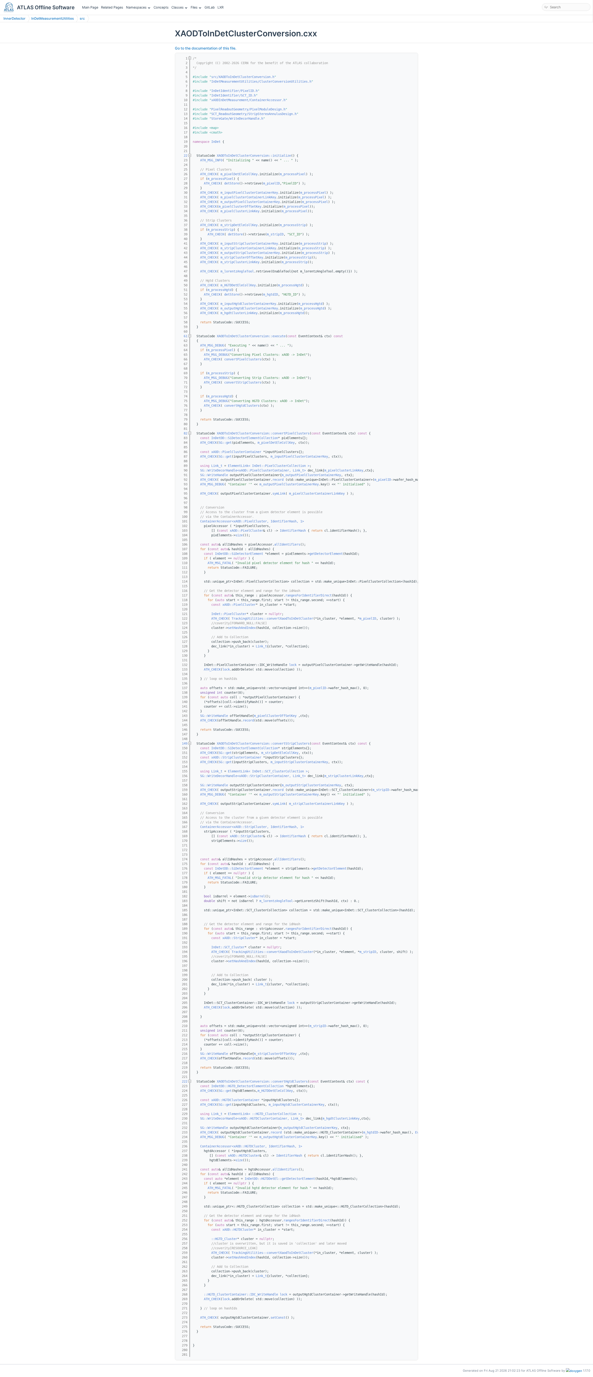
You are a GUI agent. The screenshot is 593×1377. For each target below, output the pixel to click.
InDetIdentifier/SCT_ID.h (233, 95)
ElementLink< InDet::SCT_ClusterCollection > (268, 771)
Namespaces (136, 7)
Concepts (161, 7)
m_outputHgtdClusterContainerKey (249, 308)
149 (182, 743)
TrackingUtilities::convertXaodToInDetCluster (272, 618)
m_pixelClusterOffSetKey (240, 206)
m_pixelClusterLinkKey (240, 211)
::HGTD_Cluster (224, 1239)
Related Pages (112, 7)
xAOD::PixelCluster (246, 530)
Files (194, 7)
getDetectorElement (326, 554)
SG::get (225, 442)
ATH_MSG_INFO (211, 160)
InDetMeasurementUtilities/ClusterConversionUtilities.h (261, 81)
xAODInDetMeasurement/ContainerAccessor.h (248, 100)
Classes (177, 7)
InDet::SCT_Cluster (228, 947)
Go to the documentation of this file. (205, 48)
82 (182, 433)
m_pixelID (271, 183)
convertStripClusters (242, 382)
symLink (278, 493)
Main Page (90, 7)
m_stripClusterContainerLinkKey (248, 248)
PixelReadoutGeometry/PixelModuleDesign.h (248, 109)
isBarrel (257, 896)
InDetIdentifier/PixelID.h (234, 91)
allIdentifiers (287, 544)
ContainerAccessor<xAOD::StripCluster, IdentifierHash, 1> (252, 827)
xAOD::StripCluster (246, 836)
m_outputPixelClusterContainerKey (250, 202)
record (278, 479)
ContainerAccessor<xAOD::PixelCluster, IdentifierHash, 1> (252, 521)
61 (182, 336)
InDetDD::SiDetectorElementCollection (244, 438)
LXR (221, 7)
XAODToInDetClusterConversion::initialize (254, 155)
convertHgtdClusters (241, 405)
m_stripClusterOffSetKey (242, 257)
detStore (231, 183)
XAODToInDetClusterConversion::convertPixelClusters (263, 433)
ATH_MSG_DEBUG (212, 345)
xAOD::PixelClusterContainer (236, 452)
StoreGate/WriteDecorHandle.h (237, 118)
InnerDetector (14, 18)
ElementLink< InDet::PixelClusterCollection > (268, 466)
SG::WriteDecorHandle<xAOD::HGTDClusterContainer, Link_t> (252, 1118)
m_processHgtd (290, 285)
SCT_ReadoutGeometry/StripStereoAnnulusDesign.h (253, 114)
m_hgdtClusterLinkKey (239, 313)
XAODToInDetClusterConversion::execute (251, 336)
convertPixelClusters (242, 359)
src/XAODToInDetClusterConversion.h (242, 77)
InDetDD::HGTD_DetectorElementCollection (247, 1086)
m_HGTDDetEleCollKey (238, 285)
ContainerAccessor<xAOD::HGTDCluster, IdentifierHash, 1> (251, 1146)
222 (182, 1081)
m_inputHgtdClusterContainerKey (248, 304)
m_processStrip (293, 225)
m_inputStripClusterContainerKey (249, 243)
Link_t (216, 466)
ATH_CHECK (208, 174)
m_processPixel (293, 174)
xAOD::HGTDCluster (243, 1155)
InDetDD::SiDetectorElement (239, 554)
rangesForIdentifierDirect (308, 595)
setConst (278, 1317)
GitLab (210, 7)
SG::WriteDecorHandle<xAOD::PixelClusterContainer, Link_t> (253, 470)
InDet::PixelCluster (228, 614)
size (239, 535)
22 (182, 155)
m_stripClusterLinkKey (240, 262)
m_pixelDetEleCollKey (239, 174)
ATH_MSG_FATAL (220, 563)
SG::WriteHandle (214, 475)
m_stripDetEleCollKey (239, 225)
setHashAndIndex (242, 628)
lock (292, 665)
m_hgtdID (270, 294)
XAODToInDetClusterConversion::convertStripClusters (263, 743)
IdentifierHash (293, 530)
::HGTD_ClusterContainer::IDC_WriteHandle (241, 1294)
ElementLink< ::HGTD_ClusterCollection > (264, 1114)
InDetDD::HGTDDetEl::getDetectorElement (280, 1178)
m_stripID (275, 234)
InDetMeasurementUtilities (52, 18)
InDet (216, 142)
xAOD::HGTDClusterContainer (235, 1100)
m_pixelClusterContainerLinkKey (248, 197)
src (82, 18)
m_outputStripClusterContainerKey (250, 253)
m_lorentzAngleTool (237, 271)
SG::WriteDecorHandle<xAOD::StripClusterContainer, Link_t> (253, 776)
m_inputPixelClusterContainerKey (249, 192)
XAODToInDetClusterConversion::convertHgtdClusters (262, 1081)
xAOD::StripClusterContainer (236, 757)
